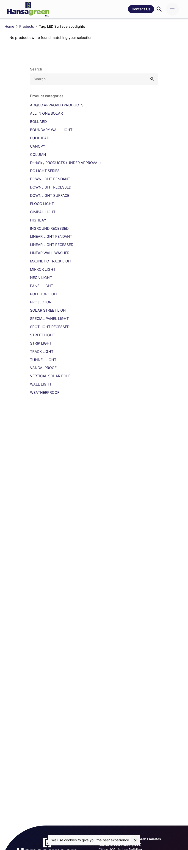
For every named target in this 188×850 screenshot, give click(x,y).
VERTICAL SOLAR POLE (50, 376)
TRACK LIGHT (41, 351)
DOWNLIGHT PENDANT (50, 179)
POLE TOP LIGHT (44, 294)
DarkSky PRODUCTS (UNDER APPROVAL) (65, 163)
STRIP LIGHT (41, 343)
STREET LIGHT (42, 335)
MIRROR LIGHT (42, 269)
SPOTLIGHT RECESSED (49, 327)
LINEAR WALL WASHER (49, 253)
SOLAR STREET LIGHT (49, 310)
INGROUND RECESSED (49, 228)
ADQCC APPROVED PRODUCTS (56, 105)
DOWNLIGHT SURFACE (49, 195)
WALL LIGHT (41, 384)
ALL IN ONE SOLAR (46, 113)
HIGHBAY (38, 220)
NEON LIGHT (41, 277)
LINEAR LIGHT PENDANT (51, 236)
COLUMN (38, 154)
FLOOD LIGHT (42, 204)
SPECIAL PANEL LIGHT (49, 318)
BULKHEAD (39, 138)
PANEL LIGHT (41, 286)
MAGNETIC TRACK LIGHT (51, 261)
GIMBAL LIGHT (42, 212)
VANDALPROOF (43, 368)
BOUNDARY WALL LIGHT (51, 130)
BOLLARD (38, 121)
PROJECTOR (40, 302)
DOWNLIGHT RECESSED (50, 187)
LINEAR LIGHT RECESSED (51, 245)
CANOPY (37, 146)
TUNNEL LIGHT (43, 360)
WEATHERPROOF (44, 392)
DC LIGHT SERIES (45, 171)
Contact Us (141, 9)
